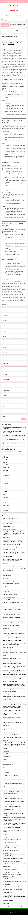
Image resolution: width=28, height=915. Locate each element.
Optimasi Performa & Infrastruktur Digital (11, 658)
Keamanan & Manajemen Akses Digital (11, 620)
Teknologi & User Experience (9, 855)
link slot (4, 331)
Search (3, 416)
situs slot (5, 352)
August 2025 (5, 483)
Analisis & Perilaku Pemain (8, 526)
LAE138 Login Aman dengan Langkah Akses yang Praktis (13, 1)
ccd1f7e (4, 47)
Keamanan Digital (6, 628)
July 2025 (5, 486)
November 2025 (6, 475)
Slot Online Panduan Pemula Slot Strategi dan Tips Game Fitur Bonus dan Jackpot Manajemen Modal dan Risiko (14, 785)
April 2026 (5, 462)
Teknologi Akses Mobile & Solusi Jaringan (12, 861)
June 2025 (5, 489)
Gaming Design (6, 578)
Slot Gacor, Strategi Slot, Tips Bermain (11, 775)
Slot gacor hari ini (6, 342)
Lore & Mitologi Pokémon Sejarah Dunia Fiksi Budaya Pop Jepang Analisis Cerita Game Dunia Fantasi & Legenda (14, 654)
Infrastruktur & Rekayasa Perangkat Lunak (12, 599)
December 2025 (6, 473)
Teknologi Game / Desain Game (9, 878)
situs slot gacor (6, 363)
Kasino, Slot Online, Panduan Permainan (11, 617)
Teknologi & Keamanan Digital (9, 847)
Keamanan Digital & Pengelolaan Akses (11, 630)
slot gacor (5, 320)
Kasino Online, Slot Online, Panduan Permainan (13, 614)
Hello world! (18, 451)
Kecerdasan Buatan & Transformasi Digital (12, 640)
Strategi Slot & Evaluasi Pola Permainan (11, 827)
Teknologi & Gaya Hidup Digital (9, 842)
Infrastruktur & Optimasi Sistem (9, 597)
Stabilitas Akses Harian (8, 809)
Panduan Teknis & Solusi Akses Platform (11, 702)
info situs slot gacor (7, 591)
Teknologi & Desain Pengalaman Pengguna (12, 839)
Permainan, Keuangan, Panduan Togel (11, 734)
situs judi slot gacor (7, 753)
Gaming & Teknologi (7, 575)
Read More (4, 304)
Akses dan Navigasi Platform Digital (10, 518)
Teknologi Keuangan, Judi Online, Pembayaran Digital (14, 881)
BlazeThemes (15, 912)
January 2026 (5, 470)
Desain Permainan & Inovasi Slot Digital (11, 544)
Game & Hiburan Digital (8, 556)
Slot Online (5, 778)
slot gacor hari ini (6, 772)
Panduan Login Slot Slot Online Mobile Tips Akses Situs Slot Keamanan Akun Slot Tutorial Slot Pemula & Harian (14, 686)
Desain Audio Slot (6, 537)
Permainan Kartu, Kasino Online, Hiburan (11, 719)
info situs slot (6, 589)
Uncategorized (6, 903)
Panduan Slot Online (7, 699)
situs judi (5, 748)
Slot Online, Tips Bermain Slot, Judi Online (12, 806)
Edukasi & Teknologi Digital (9, 549)
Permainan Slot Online (7, 725)
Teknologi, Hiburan (7, 884)
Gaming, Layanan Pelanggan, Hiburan (11, 581)
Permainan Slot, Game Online (9, 732)
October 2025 (5, 478)
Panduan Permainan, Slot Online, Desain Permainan (14, 696)
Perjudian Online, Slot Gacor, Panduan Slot (12, 717)
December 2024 (6, 505)
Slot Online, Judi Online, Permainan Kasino (12, 796)
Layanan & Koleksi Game (8, 647)
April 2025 (5, 494)
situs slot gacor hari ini (8, 764)
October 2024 (5, 510)
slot (3, 358)
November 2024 (6, 508)
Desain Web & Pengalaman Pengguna (11, 547)
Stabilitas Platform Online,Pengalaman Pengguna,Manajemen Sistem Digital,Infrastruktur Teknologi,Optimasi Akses (13, 814)
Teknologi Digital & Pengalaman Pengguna (12, 872)
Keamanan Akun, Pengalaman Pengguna (11, 625)
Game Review (6, 573)
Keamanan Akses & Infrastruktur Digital (11, 622)
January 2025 (5, 502)
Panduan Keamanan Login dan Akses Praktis (12, 678)
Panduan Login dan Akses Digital (10, 681)
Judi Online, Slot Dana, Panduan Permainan (12, 609)
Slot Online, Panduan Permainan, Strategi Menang (13, 798)
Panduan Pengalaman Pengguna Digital (11, 694)
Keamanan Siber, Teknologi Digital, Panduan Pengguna (14, 637)
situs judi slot (6, 751)
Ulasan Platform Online (8, 900)
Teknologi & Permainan (8, 853)
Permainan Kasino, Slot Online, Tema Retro (12, 722)
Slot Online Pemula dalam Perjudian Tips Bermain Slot (14, 789)
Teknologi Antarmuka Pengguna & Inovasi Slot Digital (14, 863)
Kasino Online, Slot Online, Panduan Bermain (12, 612)
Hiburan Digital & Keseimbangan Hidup (11, 583)
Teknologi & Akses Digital (8, 837)
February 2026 (6, 467)
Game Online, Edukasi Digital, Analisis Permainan (13, 566)
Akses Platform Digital (8, 523)
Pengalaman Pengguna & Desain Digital (11, 710)
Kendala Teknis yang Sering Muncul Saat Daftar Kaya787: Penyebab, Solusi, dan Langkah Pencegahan (13, 42)
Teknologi (5, 834)
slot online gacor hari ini (8, 780)
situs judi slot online (7, 756)
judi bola (4, 606)
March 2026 (5, 464)
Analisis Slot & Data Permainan (9, 529)
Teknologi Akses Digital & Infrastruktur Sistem (13, 858)
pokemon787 (5, 740)
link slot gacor (6, 315)
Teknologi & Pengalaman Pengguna (10, 850)
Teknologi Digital (6, 866)
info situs (5, 586)
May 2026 (5, 459)
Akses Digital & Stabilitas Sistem (10, 521)
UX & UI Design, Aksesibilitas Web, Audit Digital (13, 906)
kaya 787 (4, 72)
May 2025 (5, 491)
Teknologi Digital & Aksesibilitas (10, 869)
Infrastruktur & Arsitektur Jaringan (10, 594)
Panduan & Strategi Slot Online (9, 661)
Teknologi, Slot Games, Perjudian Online (11, 887)
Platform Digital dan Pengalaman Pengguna (12, 737)
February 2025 (6, 500)
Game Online (5, 563)
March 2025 (5, 497)
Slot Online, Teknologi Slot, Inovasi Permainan (13, 804)
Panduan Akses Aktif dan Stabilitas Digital (12, 663)
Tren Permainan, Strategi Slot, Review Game (12, 889)
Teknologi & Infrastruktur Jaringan (10, 845)
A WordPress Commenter (8, 451)
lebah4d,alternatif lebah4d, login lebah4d (11, 650)
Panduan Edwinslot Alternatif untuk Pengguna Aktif (14, 443)
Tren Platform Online (7, 892)
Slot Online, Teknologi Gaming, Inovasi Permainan (13, 801)
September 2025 (6, 481)
